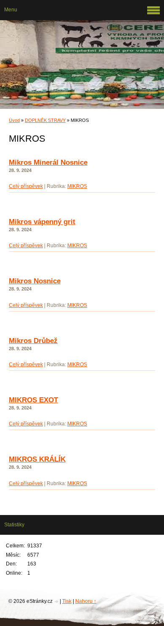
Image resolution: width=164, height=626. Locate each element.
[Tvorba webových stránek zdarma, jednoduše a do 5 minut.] (57, 602)
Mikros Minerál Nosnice (48, 162)
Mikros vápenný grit (42, 222)
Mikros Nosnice (35, 281)
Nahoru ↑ (85, 601)
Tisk (66, 601)
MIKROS (77, 186)
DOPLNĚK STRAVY (45, 120)
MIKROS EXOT (33, 400)
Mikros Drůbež (33, 341)
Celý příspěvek (26, 186)
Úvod (14, 120)
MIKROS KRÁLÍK (37, 459)
